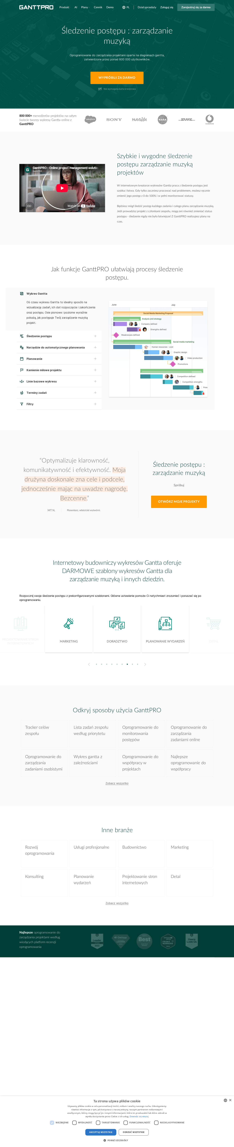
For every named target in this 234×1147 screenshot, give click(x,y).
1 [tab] (96, 664)
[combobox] (225, 1100)
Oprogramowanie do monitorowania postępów (140, 733)
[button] (117, 1140)
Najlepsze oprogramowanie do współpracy (188, 763)
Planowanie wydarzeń (84, 880)
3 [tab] (106, 664)
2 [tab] (101, 664)
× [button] (230, 1100)
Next (145, 664)
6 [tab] (122, 664)
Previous (88, 664)
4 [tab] (112, 664)
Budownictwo (134, 847)
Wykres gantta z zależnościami (88, 760)
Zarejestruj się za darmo (196, 7)
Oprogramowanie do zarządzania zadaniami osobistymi (43, 763)
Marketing (180, 847)
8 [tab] (132, 664)
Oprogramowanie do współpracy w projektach (140, 763)
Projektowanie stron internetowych (139, 880)
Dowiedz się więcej (139, 1116)
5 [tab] (117, 664)
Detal (175, 877)
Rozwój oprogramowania (39, 850)
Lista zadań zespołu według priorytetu (91, 730)
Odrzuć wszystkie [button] (133, 1132)
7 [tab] (127, 664)
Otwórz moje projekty (179, 501)
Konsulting (34, 877)
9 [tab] (137, 664)
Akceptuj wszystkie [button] (100, 1132)
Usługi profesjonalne (91, 847)
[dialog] (117, 1121)
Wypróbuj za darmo (116, 77)
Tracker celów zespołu (37, 730)
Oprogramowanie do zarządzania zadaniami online (189, 733)
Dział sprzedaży (147, 7)
